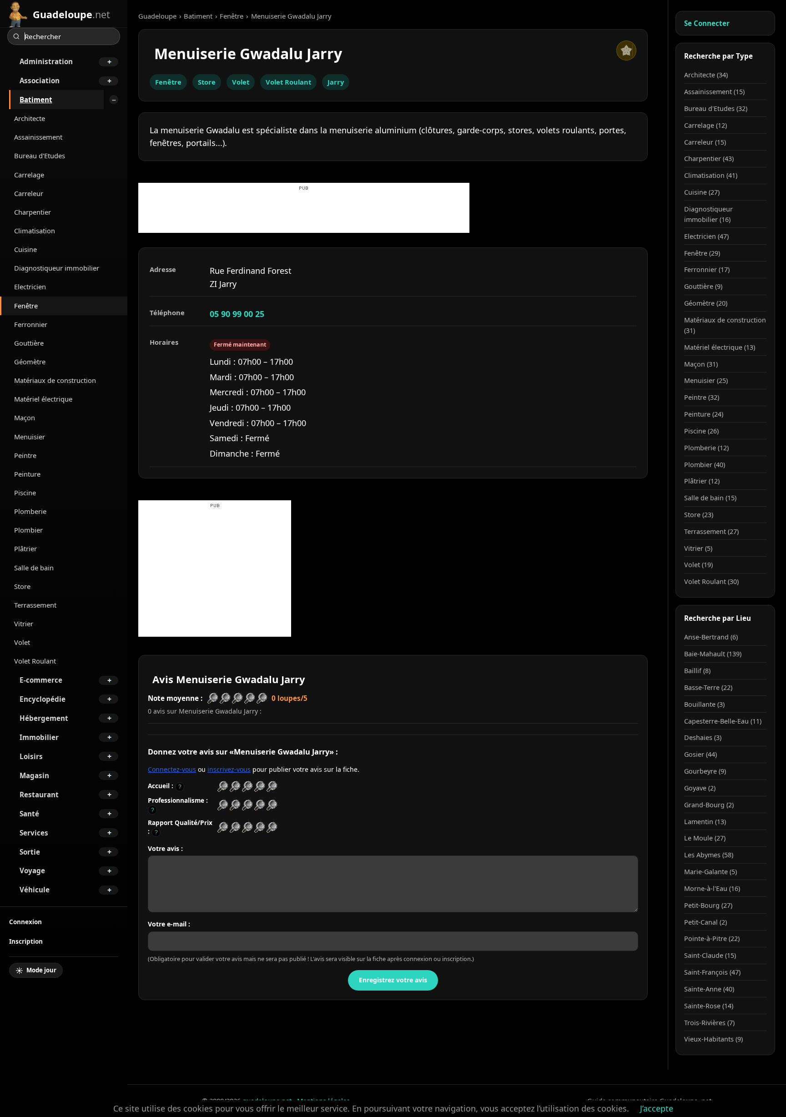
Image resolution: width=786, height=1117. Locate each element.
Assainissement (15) (714, 91)
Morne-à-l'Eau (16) (712, 888)
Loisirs (31, 756)
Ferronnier (30, 324)
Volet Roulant (35, 660)
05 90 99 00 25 (237, 313)
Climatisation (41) (710, 175)
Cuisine (25, 249)
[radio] (222, 786)
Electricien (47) (706, 236)
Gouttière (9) (703, 286)
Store (22, 586)
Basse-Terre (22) (708, 687)
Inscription (26, 941)
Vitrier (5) (698, 548)
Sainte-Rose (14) (708, 1005)
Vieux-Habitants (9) (713, 1039)
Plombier (28, 529)
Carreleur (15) (705, 142)
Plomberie (30, 511)
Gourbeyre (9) (705, 771)
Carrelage (29, 174)
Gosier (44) (700, 754)
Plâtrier (25, 548)
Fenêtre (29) (702, 253)
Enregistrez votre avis (393, 980)
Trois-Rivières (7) (709, 1022)
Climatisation (34, 230)
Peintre (25, 455)
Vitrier (23, 623)
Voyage (32, 870)
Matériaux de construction (55, 380)
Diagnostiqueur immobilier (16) (708, 214)
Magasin (34, 775)
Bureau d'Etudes (39, 155)
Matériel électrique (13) (719, 347)
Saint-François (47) (712, 972)
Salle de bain (34, 567)
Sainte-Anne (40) (709, 989)
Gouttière (29, 342)
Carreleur (28, 193)
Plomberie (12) (706, 447)
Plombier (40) (704, 464)
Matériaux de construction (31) (725, 325)
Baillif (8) (697, 670)
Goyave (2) (699, 788)
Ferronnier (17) (707, 269)
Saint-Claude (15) (710, 955)
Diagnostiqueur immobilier (56, 267)
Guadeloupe (157, 15)
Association (40, 80)
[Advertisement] (303, 212)
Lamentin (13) (705, 821)
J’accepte (656, 1108)
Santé (29, 813)
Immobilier (39, 737)
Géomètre (29, 361)
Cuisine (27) (702, 192)
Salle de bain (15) (710, 497)
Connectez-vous (172, 769)
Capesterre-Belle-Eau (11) (722, 721)
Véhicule (35, 889)
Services (34, 832)
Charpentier (32, 211)
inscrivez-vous (229, 769)
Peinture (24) (703, 414)
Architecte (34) (706, 74)
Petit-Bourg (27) (708, 905)
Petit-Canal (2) (705, 922)
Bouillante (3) (704, 704)
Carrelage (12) (705, 125)
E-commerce (41, 679)
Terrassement (35, 604)
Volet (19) (698, 564)
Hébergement (44, 718)
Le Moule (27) (705, 838)
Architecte (29, 118)
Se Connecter (707, 23)
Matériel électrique (43, 398)
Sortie (30, 851)
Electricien (30, 286)
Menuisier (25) (706, 380)
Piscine (25, 492)
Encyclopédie (43, 699)
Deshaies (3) (702, 737)
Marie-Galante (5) (710, 871)
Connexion (25, 921)
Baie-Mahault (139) (712, 653)
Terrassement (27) (711, 531)
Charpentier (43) (709, 158)
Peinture (27, 473)
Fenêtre (26, 305)
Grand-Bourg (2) (709, 804)
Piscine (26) (701, 431)
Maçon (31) (701, 364)
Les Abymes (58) (708, 854)
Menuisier (29, 436)
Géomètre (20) (705, 303)
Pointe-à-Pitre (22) (712, 938)
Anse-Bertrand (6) (711, 637)
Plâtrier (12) (702, 481)
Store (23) (698, 514)
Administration (46, 61)
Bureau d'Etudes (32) (715, 108)
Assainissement (38, 136)
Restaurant (39, 794)
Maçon (24, 417)
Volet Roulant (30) (711, 581)
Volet (22, 642)
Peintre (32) (701, 397)
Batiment (36, 99)
